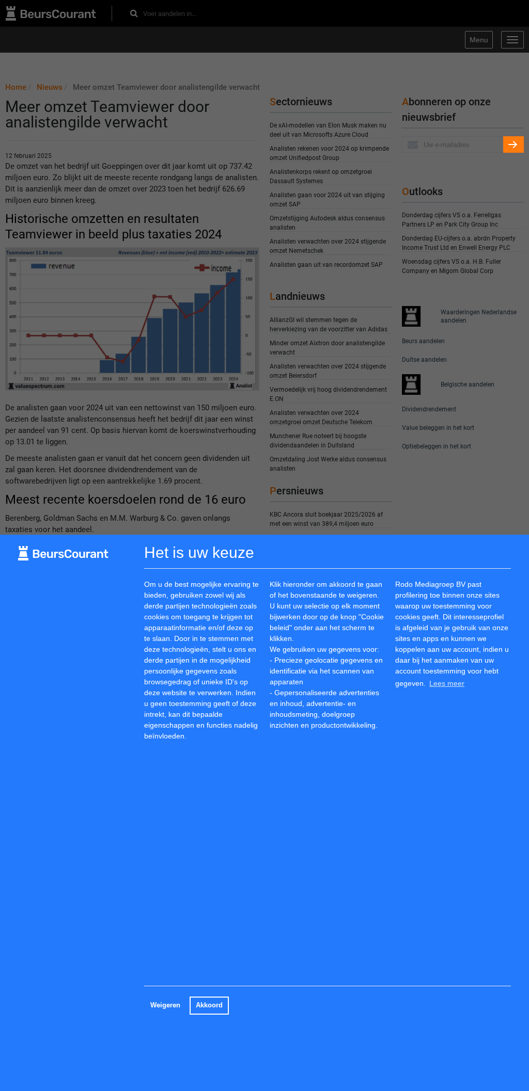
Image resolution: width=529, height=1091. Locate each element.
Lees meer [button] (446, 683)
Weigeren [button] (165, 1005)
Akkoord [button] (209, 1005)
